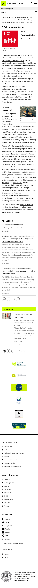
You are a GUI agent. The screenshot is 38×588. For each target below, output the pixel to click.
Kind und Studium (16, 177)
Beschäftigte (8, 446)
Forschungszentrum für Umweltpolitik (15, 94)
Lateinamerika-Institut (13, 97)
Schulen (6, 456)
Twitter (7, 522)
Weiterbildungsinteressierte (12, 466)
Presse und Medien (9, 463)
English (6, 557)
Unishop (6, 506)
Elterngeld (5, 182)
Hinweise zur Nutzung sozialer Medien (12, 543)
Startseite (5, 17)
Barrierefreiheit (8, 499)
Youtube (7, 529)
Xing (6, 536)
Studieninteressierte (10, 450)
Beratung (7, 503)
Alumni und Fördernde (11, 460)
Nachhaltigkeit (7, 8)
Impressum (7, 489)
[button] (4, 299)
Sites (12, 17)
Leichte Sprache (9, 483)
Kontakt (6, 486)
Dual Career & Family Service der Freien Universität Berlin (18, 164)
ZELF (4, 102)
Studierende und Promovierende (14, 453)
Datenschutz (7, 493)
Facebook (8, 519)
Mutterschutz (17, 182)
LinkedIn (7, 539)
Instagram (8, 532)
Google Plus (8, 526)
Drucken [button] (6, 554)
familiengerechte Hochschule (12, 201)
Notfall (6, 496)
